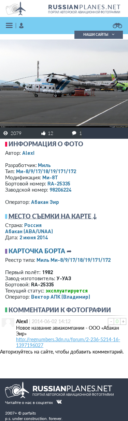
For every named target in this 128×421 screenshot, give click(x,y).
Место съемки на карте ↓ (53, 216)
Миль (44, 165)
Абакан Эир (45, 202)
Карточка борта (37, 251)
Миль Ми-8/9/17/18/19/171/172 (74, 260)
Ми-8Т (50, 177)
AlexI (28, 153)
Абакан (29, 231)
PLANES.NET (84, 7)
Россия (33, 225)
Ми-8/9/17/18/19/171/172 (46, 171)
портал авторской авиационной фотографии (84, 12)
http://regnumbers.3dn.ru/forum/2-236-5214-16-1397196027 (68, 342)
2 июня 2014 (33, 237)
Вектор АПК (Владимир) (60, 297)
